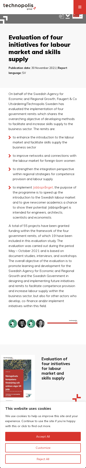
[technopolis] (19, 9)
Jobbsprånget (43, 187)
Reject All (43, 459)
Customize (43, 448)
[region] (43, 435)
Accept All (43, 436)
